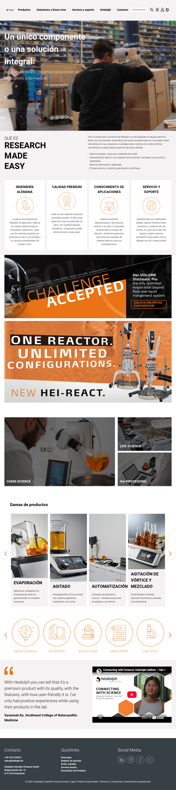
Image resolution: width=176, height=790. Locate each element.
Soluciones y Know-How (51, 9)
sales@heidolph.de (13, 760)
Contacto (122, 9)
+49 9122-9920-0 (12, 757)
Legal (72, 781)
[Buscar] (151, 9)
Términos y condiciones (111, 781)
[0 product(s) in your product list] (157, 10)
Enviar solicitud (68, 764)
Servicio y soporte (83, 9)
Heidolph (105, 9)
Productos (24, 9)
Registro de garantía (71, 760)
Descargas (66, 757)
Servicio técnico (69, 767)
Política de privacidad (87, 781)
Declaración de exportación (137, 781)
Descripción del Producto (73, 770)
